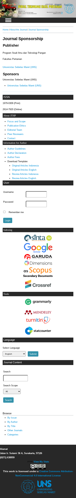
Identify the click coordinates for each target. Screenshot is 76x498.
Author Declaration (16, 153)
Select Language (11, 348)
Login (58, 5)
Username (8, 192)
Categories (12, 434)
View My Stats (41, 461)
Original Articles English (24, 170)
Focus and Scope (16, 121)
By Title (11, 426)
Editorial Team (14, 130)
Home (5, 29)
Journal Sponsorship (39, 29)
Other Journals (14, 430)
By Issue (12, 417)
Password (8, 202)
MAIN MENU (8, 20)
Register (68, 5)
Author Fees (13, 157)
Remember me (16, 212)
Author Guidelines (16, 148)
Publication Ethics (16, 125)
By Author (12, 422)
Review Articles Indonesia (25, 174)
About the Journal (18, 29)
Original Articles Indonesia (25, 165)
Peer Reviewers (15, 134)
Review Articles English (24, 178)
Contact (11, 138)
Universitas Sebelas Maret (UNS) (20, 67)
